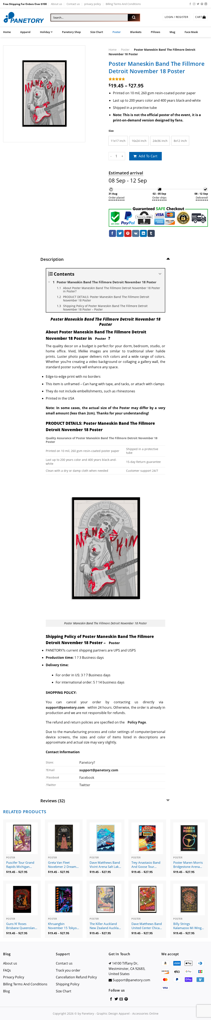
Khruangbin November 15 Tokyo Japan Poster (62, 926)
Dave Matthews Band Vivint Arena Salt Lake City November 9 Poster (105, 865)
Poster (117, 32)
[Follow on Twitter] (198, 4)
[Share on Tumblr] (151, 233)
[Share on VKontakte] (135, 233)
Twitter (84, 785)
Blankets (135, 32)
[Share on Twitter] (120, 233)
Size (111, 131)
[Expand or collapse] (160, 274)
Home (7, 32)
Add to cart (148, 156)
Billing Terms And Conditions (123, 4)
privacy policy (92, 4)
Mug (172, 32)
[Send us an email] (121, 999)
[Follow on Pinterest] (202, 4)
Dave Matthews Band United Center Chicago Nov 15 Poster (147, 926)
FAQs (7, 970)
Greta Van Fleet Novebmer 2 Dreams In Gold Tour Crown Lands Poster (63, 865)
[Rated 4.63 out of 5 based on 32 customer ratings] (158, 79)
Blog (6, 991)
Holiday (45, 32)
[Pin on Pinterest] (127, 233)
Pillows (155, 32)
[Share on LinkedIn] (143, 233)
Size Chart (96, 32)
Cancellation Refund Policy (76, 977)
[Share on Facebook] (112, 233)
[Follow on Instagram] (194, 4)
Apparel (25, 32)
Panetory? (87, 762)
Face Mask (191, 32)
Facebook (86, 777)
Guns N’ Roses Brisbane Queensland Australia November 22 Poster (21, 926)
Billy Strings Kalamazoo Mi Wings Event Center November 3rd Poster (188, 926)
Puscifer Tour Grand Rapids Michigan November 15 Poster (21, 865)
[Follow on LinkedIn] (206, 4)
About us (56, 4)
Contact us (73, 4)
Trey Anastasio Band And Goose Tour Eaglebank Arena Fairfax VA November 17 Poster (146, 865)
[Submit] (134, 17)
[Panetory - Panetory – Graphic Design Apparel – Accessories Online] (23, 18)
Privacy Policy (13, 977)
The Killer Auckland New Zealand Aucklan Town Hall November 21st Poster (105, 926)
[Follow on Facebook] (190, 4)
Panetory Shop (71, 32)
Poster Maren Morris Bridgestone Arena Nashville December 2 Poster (188, 865)
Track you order (68, 970)
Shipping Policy (67, 984)
